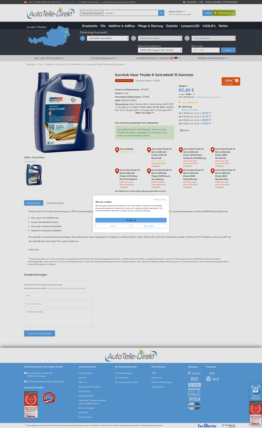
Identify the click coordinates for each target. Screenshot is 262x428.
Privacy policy (160, 199)
